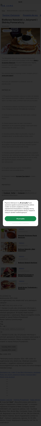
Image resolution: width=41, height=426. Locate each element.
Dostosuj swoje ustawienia (20, 223)
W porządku (20, 219)
